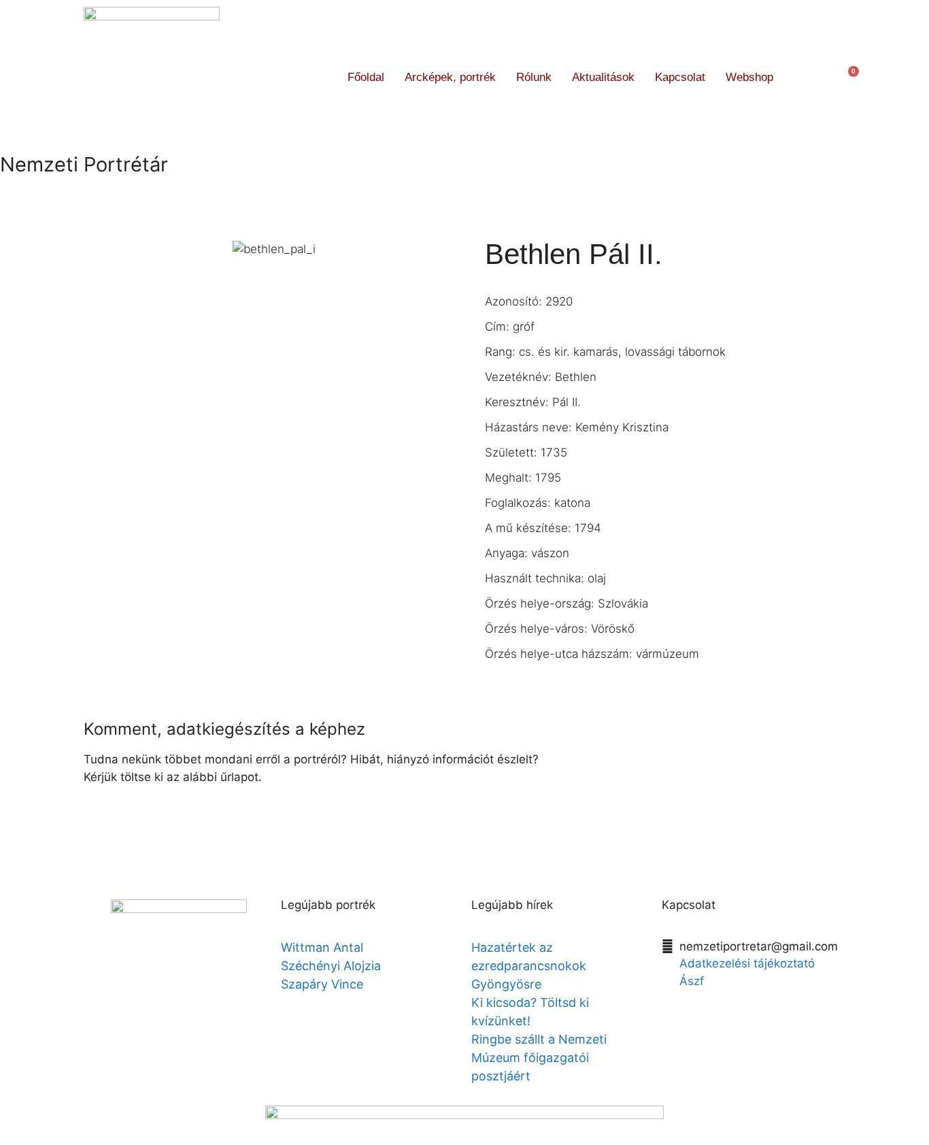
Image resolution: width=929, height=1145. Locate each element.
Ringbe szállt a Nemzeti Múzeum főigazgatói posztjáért (539, 1057)
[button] (808, 77)
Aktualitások (603, 77)
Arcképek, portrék (450, 77)
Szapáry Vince (322, 984)
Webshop (749, 77)
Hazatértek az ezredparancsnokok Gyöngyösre (528, 965)
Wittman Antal (324, 947)
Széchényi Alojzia (331, 966)
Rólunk (534, 77)
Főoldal (366, 77)
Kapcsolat (680, 77)
